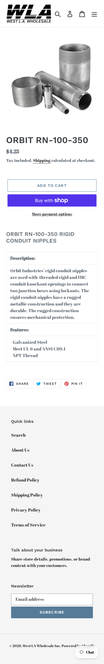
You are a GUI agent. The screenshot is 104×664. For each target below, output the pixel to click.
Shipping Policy (27, 495)
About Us (20, 450)
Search (18, 435)
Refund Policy (25, 480)
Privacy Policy (26, 510)
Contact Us (22, 465)
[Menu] (94, 13)
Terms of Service (28, 525)
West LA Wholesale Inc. (41, 645)
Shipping (41, 160)
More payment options (52, 214)
